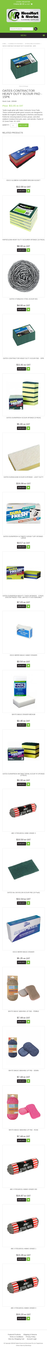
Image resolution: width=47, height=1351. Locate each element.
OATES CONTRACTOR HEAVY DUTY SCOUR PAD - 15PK (23, 358)
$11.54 (23, 899)
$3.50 (23, 661)
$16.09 (23, 483)
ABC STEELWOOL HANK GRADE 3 (23, 833)
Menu (23, 35)
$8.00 (23, 246)
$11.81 (23, 364)
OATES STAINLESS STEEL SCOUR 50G (23, 299)
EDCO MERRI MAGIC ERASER (23, 952)
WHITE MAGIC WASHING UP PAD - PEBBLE (23, 1011)
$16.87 (23, 1195)
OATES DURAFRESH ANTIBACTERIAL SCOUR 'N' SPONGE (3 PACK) (24, 774)
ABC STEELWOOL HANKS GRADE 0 (23, 1308)
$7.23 (23, 602)
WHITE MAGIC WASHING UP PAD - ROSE (23, 1130)
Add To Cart (28, 191)
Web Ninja (28, 1345)
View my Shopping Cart (16, 1339)
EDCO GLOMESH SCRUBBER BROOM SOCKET (23, 180)
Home (4, 43)
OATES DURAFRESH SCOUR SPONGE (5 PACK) (23, 418)
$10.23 (23, 1314)
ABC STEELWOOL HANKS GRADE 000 (23, 1189)
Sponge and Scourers (32, 43)
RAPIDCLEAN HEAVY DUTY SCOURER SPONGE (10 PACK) (24, 240)
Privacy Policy (30, 1337)
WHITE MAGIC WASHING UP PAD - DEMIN (24, 1070)
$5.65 (23, 424)
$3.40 (23, 721)
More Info (21, 190)
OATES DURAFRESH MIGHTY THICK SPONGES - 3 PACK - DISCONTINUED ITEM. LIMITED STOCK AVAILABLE (23, 596)
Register (26, 2)
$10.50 (23, 839)
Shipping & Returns (30, 1334)
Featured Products (14, 1334)
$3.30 (23, 780)
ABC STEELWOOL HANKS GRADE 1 (23, 1249)
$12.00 (23, 186)
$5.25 (23, 958)
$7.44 (23, 1017)
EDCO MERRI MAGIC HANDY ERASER (23, 655)
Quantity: (6, 125)
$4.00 (23, 305)
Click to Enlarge (23, 86)
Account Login (32, 1339)
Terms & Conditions (16, 1337)
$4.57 (23, 543)
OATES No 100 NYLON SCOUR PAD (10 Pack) (23, 892)
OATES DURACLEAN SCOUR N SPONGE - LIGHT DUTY (23, 477)
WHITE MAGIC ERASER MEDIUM (23, 714)
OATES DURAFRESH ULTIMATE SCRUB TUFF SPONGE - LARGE (23, 537)
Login (18, 2)
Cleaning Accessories (15, 43)
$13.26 (23, 1255)
